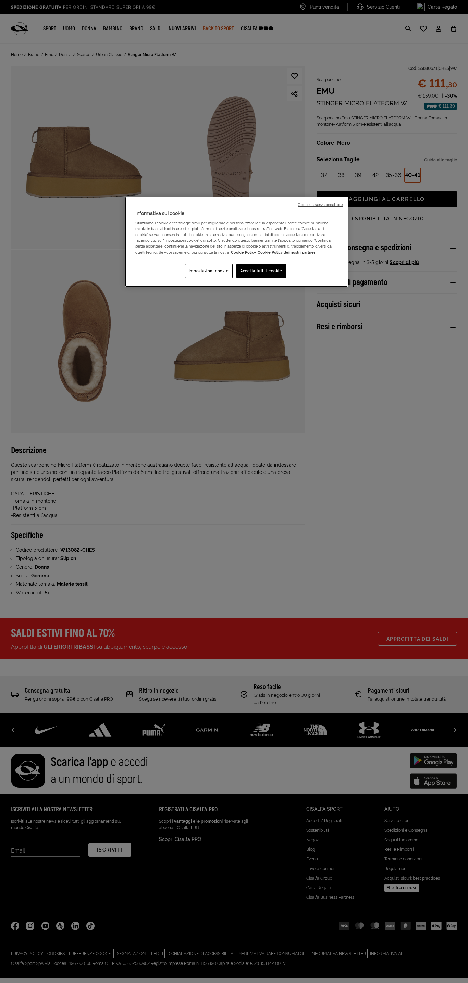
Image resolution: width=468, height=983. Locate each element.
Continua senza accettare (320, 205)
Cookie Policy (243, 252)
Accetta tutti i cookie (261, 270)
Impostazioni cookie (209, 270)
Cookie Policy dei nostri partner (286, 252)
